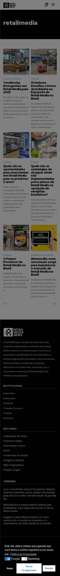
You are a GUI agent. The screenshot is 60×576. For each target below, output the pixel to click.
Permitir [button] (49, 568)
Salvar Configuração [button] (29, 568)
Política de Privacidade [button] (23, 554)
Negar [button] (10, 568)
